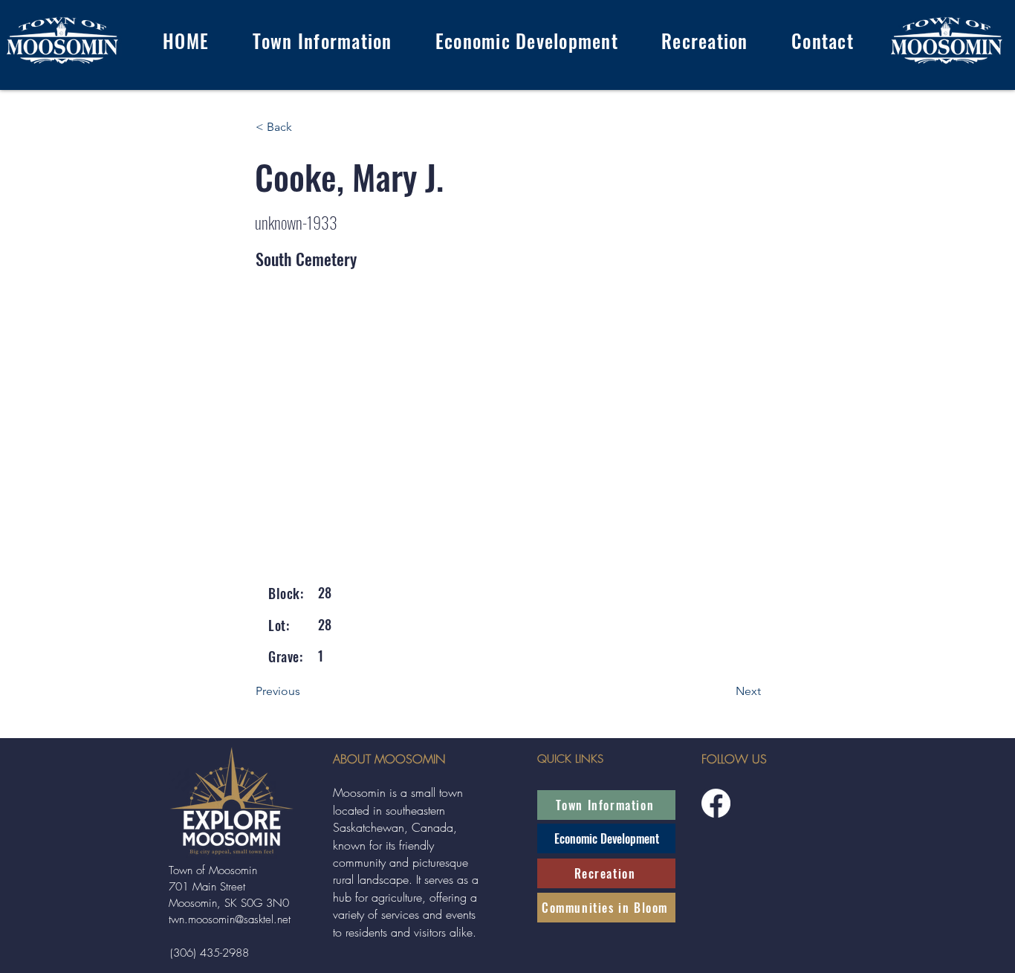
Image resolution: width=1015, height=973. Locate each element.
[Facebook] (715, 803)
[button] (321, 40)
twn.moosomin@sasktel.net (230, 919)
